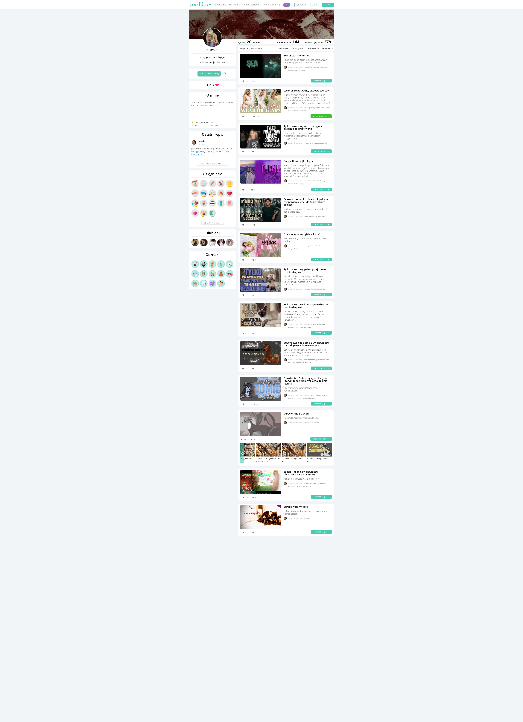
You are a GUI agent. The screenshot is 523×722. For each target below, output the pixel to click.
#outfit (318, 107)
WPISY (256, 42)
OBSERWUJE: (288, 42)
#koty (312, 483)
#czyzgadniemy (309, 395)
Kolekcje (329, 48)
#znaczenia (307, 486)
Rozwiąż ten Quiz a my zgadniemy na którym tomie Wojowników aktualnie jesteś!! (305, 380)
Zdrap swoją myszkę (296, 506)
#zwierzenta (306, 327)
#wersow (295, 110)
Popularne (220, 5)
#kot (325, 324)
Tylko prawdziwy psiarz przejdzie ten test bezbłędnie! (305, 271)
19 (257, 116)
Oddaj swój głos (320, 116)
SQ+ (286, 5)
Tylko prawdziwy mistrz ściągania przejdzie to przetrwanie (303, 127)
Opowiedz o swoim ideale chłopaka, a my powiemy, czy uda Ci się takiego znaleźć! (306, 202)
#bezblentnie (308, 324)
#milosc (319, 67)
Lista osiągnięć (212, 223)
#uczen (300, 363)
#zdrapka (307, 518)
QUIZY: (244, 42)
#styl (290, 110)
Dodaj (328, 5)
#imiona (307, 483)
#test (313, 289)
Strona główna (298, 48)
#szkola (324, 143)
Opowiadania (271, 5)
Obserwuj (209, 73)
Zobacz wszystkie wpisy (212, 164)
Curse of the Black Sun (297, 413)
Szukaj (302, 5)
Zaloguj (314, 5)
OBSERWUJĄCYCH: (316, 42)
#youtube (302, 110)
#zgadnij (300, 486)
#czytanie (318, 395)
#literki (317, 483)
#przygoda (292, 249)
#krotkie (313, 67)
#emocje (307, 67)
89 (257, 404)
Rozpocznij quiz (321, 81)
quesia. (202, 141)
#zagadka (302, 184)
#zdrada (302, 70)
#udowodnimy (320, 289)
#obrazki (323, 483)
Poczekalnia (313, 48)
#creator (307, 360)
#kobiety (307, 216)
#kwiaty (322, 181)
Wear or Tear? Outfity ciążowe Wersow (306, 90)
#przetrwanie (309, 143)
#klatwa (307, 422)
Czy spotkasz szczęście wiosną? (302, 234)
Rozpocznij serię (320, 439)
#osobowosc (320, 216)
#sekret (296, 184)
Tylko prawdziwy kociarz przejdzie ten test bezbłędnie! (306, 306)
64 (257, 225)
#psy (309, 289)
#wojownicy (307, 363)
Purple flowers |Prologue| (299, 161)
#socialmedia (325, 107)
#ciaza (306, 107)
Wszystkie (283, 48)
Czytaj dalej (213, 125)
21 (256, 368)
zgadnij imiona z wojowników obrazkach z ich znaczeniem (301, 473)
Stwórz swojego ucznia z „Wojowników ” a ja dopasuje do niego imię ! (306, 344)
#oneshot (325, 67)
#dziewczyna (308, 181)
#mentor (325, 360)
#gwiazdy (311, 107)
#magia (291, 327)
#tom (305, 398)
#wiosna (306, 249)
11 (256, 295)
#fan (305, 289)
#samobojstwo (293, 70)
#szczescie (299, 249)
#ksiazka (325, 395)
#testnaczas (298, 327)
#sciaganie (317, 143)
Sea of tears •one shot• (297, 55)
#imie (320, 360)
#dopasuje (314, 360)
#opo (312, 422)
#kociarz (320, 324)
